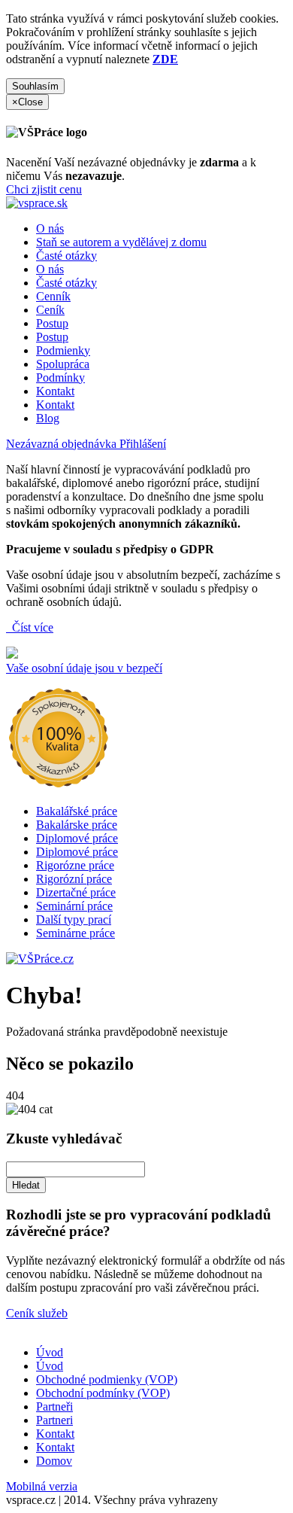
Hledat (26, 1185)
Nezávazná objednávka (62, 443)
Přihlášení (142, 443)
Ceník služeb (37, 1313)
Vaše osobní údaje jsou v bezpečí (84, 668)
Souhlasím (35, 86)
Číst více (31, 627)
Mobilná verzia (41, 1486)
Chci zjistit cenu (44, 189)
